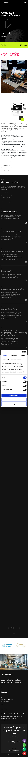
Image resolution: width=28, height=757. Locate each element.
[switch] (25, 382)
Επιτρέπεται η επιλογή (14, 399)
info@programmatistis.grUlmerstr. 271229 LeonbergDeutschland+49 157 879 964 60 (9, 719)
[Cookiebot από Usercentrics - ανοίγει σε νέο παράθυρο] (21, 352)
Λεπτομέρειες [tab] (14, 355)
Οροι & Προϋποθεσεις (5, 697)
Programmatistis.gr (21, 754)
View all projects (12, 628)
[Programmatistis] (6, 2)
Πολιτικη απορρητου (5, 701)
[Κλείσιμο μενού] (25, 6)
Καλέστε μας (5, 197)
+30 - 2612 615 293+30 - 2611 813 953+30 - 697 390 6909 (11, 716)
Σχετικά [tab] (23, 355)
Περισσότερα (5, 165)
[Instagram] (1, 687)
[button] (24, 753)
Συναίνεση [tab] (5, 355)
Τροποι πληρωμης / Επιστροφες (7, 699)
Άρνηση (14, 404)
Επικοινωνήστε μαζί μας (13, 742)
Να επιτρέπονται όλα (14, 395)
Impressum (3, 704)
